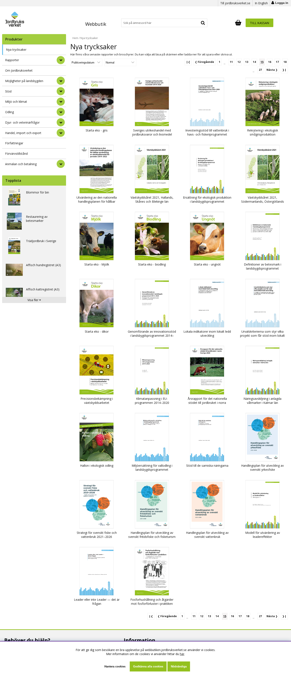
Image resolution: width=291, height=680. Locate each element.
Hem (75, 38)
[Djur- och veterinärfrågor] (60, 122)
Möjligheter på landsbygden (24, 81)
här (182, 654)
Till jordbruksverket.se (235, 3)
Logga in (281, 2)
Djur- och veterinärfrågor (22, 122)
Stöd (8, 91)
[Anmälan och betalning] (60, 164)
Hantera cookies (114, 666)
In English (261, 3)
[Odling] (60, 112)
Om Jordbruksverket (19, 70)
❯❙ (284, 70)
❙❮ (188, 62)
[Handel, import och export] (60, 132)
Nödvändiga (179, 666)
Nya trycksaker (16, 50)
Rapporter (12, 60)
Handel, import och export (23, 133)
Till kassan (259, 23)
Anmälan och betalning (21, 164)
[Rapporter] (60, 60)
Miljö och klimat (16, 102)
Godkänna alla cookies (148, 666)
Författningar (14, 143)
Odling (9, 112)
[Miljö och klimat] (60, 101)
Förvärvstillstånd (16, 154)
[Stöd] (60, 91)
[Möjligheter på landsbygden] (60, 81)
